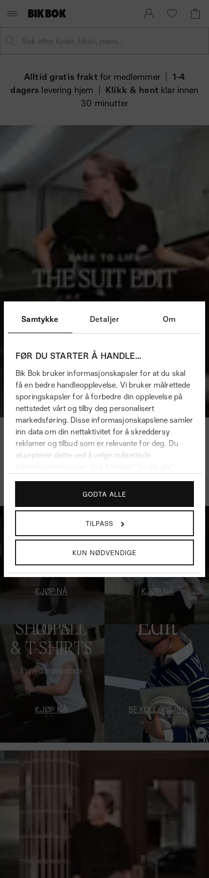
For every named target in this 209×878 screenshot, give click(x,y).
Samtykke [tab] (39, 319)
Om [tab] (169, 319)
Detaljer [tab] (104, 319)
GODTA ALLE (104, 494)
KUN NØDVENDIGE (104, 552)
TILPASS (99, 523)
